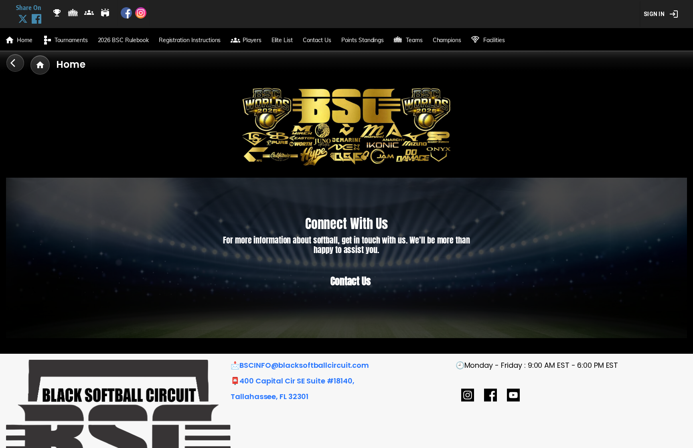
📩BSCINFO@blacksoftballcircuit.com (300, 365)
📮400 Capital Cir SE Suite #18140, (293, 381)
